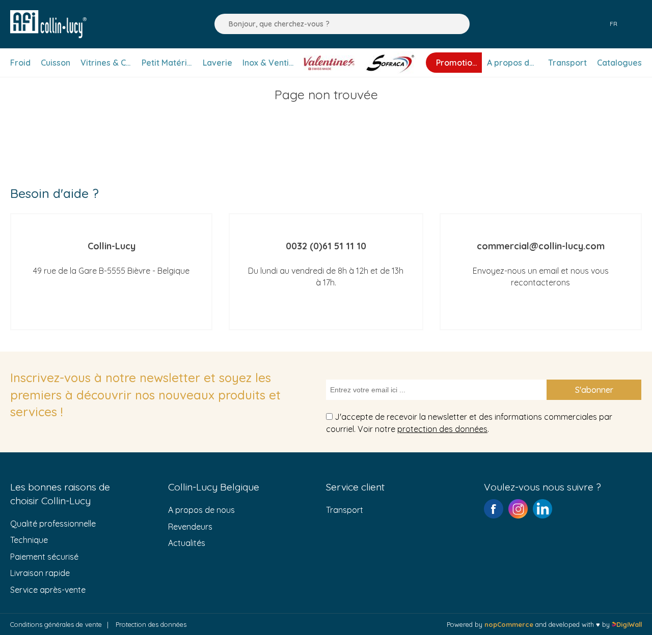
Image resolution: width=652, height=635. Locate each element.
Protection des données (151, 624)
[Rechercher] (219, 24)
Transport (344, 510)
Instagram (518, 508)
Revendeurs (190, 527)
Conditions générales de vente (56, 624)
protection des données (442, 429)
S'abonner (594, 390)
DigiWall (629, 624)
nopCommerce (508, 624)
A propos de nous (201, 510)
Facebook (493, 508)
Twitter (542, 508)
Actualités (186, 543)
